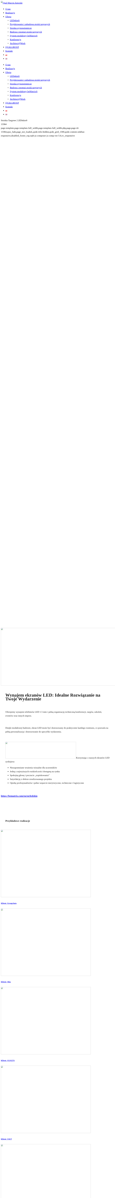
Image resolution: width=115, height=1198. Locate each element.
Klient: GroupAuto (9, 903)
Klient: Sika (6, 982)
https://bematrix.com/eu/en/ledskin (19, 796)
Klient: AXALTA (8, 1060)
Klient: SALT (6, 1139)
